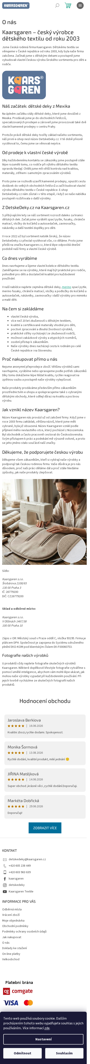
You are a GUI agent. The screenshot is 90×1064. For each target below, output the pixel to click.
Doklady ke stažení (14, 948)
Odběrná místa (12, 909)
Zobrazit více (45, 828)
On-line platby (11, 954)
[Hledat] (57, 5)
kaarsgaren (16, 878)
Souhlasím (64, 1053)
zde (47, 1028)
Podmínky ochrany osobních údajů (24, 931)
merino (66, 287)
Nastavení (43, 1039)
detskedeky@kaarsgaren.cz (27, 859)
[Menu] (80, 5)
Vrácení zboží (11, 915)
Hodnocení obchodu (45, 700)
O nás (6, 943)
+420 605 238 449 (20, 866)
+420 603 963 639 (20, 872)
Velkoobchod (10, 959)
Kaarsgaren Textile (21, 891)
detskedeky (17, 885)
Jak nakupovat (11, 937)
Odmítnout (22, 1053)
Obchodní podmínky (15, 926)
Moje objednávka (13, 920)
